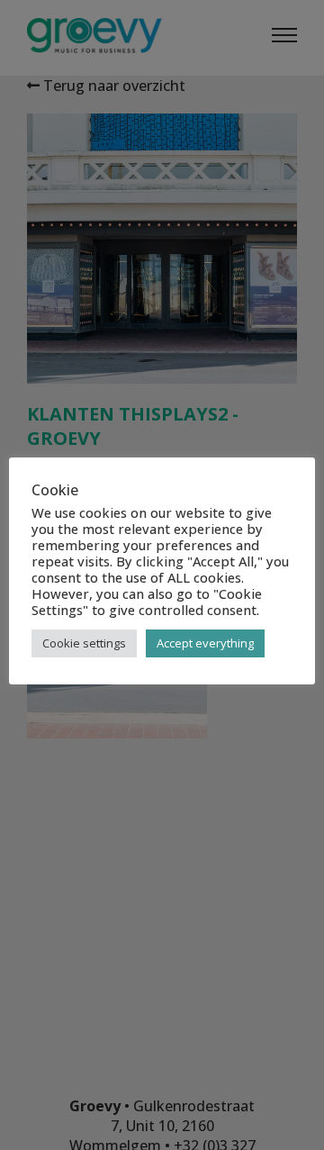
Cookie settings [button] (84, 643)
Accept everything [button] (205, 643)
